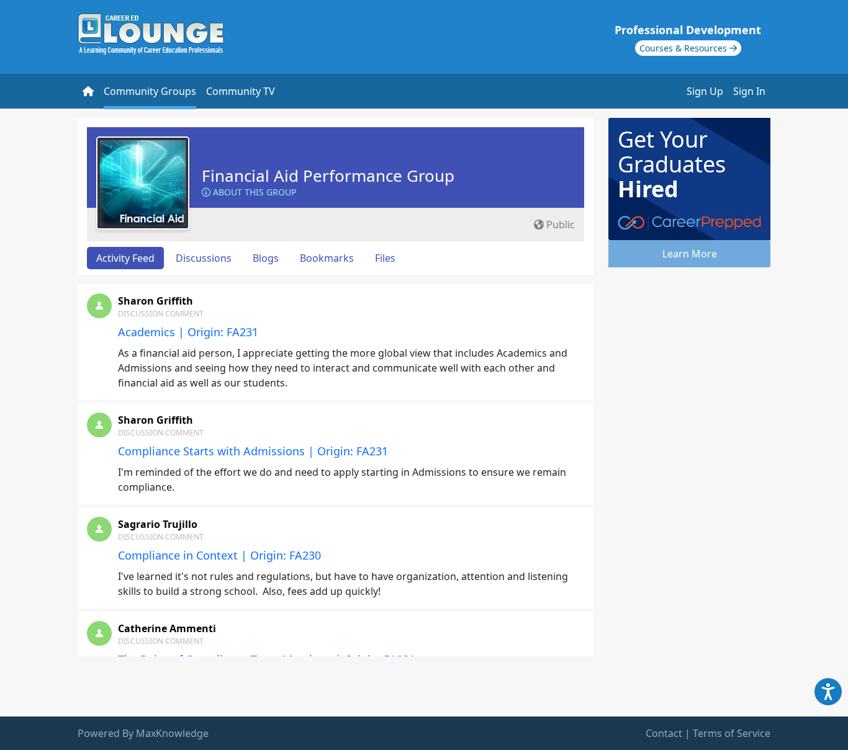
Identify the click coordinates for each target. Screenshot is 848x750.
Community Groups (150, 91)
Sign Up (705, 91)
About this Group (253, 192)
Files (385, 258)
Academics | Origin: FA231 (188, 331)
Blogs (266, 258)
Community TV (240, 91)
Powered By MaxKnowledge (143, 733)
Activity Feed (125, 258)
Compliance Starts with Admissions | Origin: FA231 (253, 451)
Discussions (204, 258)
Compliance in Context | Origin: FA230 (219, 555)
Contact (664, 733)
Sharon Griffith (155, 301)
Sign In (749, 91)
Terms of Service (731, 733)
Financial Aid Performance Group (328, 175)
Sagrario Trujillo (157, 524)
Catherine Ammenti (167, 628)
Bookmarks (327, 258)
